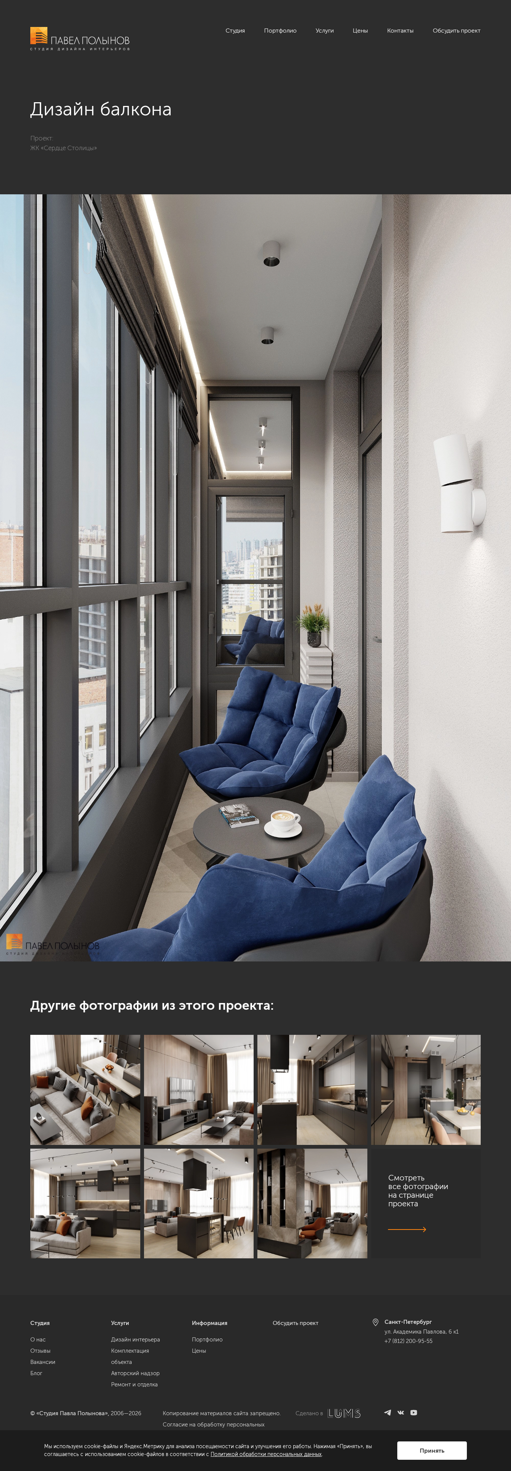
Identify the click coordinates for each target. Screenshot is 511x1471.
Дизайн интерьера (135, 1339)
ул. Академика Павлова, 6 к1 (422, 1331)
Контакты (400, 30)
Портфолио (280, 30)
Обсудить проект (457, 30)
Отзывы (40, 1350)
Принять (432, 1450)
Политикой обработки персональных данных (266, 1454)
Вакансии (42, 1362)
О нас (38, 1339)
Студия (235, 30)
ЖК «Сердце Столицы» (63, 148)
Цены (360, 30)
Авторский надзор (135, 1373)
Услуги (325, 30)
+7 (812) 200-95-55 (408, 1341)
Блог (36, 1373)
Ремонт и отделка (134, 1384)
